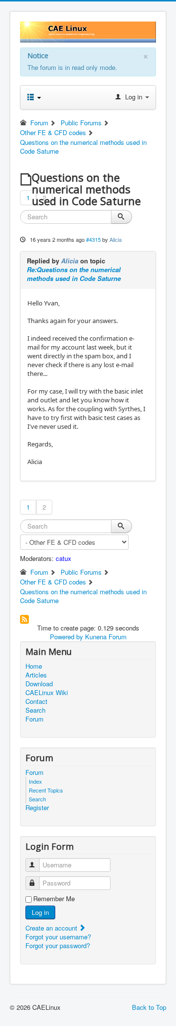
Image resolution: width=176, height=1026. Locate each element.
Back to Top (149, 1007)
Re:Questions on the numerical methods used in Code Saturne (74, 274)
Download (39, 683)
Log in (40, 912)
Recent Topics (46, 790)
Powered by (66, 636)
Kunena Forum (106, 636)
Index (35, 781)
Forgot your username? (58, 936)
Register (37, 807)
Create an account (52, 928)
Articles (36, 675)
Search (35, 710)
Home (33, 666)
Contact (36, 701)
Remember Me (54, 898)
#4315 (93, 239)
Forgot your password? (57, 945)
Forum (34, 719)
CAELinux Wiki (46, 692)
